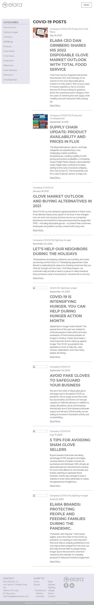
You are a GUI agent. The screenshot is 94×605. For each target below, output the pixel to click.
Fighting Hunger (63, 240)
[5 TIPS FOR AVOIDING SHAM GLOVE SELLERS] (40, 437)
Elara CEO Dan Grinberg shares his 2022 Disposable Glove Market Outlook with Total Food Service (69, 55)
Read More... (55, 105)
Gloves (36, 584)
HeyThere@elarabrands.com (16, 596)
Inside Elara (8, 60)
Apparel (51, 584)
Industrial (40, 596)
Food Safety (9, 51)
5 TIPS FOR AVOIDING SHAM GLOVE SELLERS (70, 445)
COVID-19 (65, 29)
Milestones (8, 65)
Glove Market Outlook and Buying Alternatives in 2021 (62, 201)
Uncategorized (57, 118)
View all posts (9, 27)
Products (76, 29)
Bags (50, 581)
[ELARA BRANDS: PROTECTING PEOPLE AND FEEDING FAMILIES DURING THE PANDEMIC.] (40, 501)
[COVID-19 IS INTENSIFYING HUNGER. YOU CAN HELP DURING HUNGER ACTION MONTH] (40, 294)
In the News (8, 56)
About (51, 593)
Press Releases (10, 70)
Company (54, 29)
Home (36, 581)
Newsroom (8, 75)
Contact (51, 596)
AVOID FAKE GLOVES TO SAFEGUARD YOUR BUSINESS (70, 380)
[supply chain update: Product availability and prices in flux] (40, 121)
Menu (86, 5)
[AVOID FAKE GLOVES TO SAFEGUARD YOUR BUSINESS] (40, 372)
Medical (39, 593)
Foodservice (40, 590)
